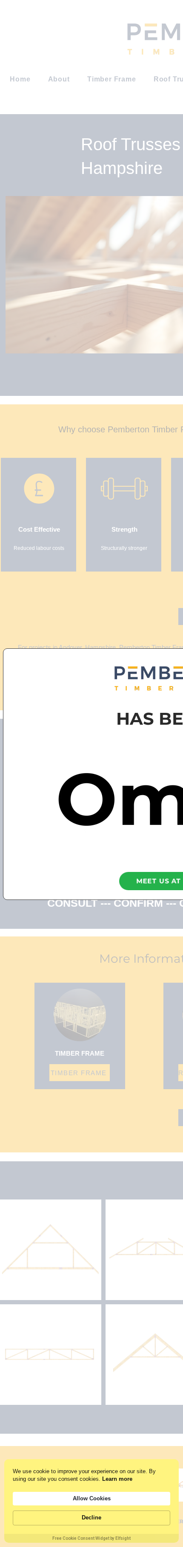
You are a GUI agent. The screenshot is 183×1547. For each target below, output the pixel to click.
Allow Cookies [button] (92, 1498)
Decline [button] (91, 1517)
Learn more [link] (117, 1479)
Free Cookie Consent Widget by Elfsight (91, 1538)
